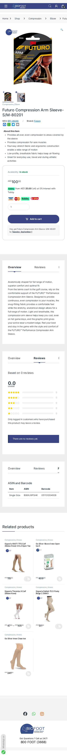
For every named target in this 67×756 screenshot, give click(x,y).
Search (50, 6)
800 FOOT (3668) (33, 742)
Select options (27, 579)
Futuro (37, 121)
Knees (19, 540)
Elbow (53, 18)
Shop (17, 18)
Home (5, 18)
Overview (14, 267)
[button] (61, 30)
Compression (35, 18)
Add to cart (36, 219)
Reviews (39, 267)
